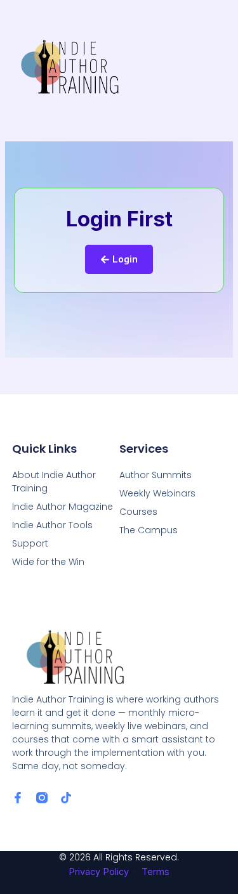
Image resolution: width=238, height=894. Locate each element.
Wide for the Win (48, 561)
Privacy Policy (99, 872)
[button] (214, 65)
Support (30, 543)
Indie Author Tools (52, 525)
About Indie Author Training (54, 482)
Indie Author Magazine (62, 506)
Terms (155, 872)
